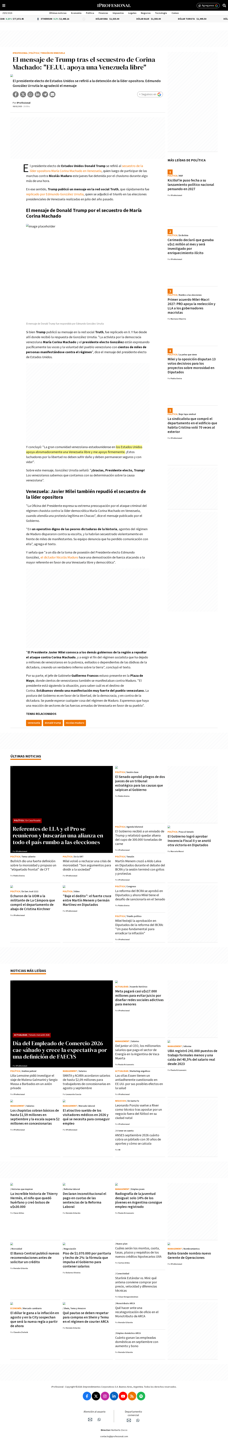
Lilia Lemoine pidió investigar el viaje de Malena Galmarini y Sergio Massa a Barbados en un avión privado (34, 1082)
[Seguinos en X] (96, 1396)
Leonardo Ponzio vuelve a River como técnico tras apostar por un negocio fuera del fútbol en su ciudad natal (138, 1111)
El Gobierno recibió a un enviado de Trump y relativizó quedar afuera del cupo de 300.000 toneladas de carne (139, 837)
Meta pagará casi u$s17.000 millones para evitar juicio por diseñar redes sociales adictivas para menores (139, 998)
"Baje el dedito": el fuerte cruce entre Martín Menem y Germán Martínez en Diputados (87, 900)
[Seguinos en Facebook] (87, 1396)
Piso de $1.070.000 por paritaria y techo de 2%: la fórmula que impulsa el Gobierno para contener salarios (87, 1260)
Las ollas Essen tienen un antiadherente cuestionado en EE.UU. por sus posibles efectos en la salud (139, 1082)
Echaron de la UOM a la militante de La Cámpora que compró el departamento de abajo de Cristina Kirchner (32, 902)
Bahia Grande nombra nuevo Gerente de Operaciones (189, 1255)
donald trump (53, 723)
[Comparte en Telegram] (45, 94)
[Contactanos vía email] (90, 1420)
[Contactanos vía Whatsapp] (99, 1420)
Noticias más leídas (28, 970)
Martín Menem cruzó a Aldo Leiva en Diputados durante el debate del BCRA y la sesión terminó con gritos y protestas (140, 867)
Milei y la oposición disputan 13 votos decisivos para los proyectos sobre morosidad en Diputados (192, 365)
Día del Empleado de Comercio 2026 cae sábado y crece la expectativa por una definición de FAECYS (60, 1049)
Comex (175, 13)
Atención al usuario (94, 1412)
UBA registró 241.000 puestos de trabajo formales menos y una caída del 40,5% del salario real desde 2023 (192, 1057)
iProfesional (20, 53)
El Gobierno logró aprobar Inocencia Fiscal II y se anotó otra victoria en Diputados (189, 840)
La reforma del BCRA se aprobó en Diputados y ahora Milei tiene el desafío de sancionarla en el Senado (140, 895)
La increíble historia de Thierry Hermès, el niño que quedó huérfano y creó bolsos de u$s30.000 (34, 1200)
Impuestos (118, 13)
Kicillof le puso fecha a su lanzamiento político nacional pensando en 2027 (191, 184)
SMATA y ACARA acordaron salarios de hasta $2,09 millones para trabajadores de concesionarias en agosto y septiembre (86, 1082)
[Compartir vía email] (52, 94)
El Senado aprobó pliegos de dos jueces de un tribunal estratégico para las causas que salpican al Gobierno (140, 783)
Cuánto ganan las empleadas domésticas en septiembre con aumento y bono (136, 1342)
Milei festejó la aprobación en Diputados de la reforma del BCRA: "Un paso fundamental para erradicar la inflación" (139, 927)
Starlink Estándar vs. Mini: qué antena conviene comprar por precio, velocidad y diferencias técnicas (136, 1284)
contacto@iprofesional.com (114, 1436)
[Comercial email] (129, 1420)
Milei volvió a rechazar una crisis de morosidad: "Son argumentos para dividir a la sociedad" (87, 865)
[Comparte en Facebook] (16, 94)
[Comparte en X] (23, 94)
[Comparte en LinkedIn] (38, 94)
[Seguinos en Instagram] (105, 1396)
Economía (76, 13)
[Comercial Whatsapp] (138, 1420)
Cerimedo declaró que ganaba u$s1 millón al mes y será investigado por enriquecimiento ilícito (191, 246)
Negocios (146, 13)
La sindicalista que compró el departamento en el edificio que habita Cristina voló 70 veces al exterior (192, 425)
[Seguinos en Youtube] (123, 1396)
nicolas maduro (75, 723)
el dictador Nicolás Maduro (59, 557)
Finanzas (103, 13)
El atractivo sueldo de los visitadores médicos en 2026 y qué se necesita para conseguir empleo (86, 1117)
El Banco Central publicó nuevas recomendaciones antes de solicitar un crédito (34, 1257)
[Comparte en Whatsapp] (30, 94)
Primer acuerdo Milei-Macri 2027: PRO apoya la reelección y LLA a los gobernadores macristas (191, 306)
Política (90, 13)
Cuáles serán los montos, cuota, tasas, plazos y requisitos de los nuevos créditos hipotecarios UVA (138, 1252)
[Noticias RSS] (132, 1396)
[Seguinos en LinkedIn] (114, 1396)
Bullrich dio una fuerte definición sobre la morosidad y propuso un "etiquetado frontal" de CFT (33, 865)
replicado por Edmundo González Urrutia (55, 194)
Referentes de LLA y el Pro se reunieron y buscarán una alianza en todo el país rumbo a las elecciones (58, 835)
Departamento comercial (133, 1413)
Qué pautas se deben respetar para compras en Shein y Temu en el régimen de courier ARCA (86, 1317)
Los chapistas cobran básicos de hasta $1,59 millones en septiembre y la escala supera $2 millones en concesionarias (35, 1117)
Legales (132, 13)
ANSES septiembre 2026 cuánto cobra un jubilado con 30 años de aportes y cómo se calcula (138, 1139)
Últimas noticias (57, 13)
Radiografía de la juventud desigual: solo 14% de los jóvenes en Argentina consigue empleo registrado (138, 1200)
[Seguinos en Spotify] (141, 1396)
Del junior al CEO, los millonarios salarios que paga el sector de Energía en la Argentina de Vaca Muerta (138, 1052)
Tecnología (161, 13)
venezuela (34, 723)
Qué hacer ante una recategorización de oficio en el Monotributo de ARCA (137, 1312)
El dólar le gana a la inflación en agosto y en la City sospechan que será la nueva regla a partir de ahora (34, 1319)
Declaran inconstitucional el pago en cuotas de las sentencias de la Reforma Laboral (84, 1200)
